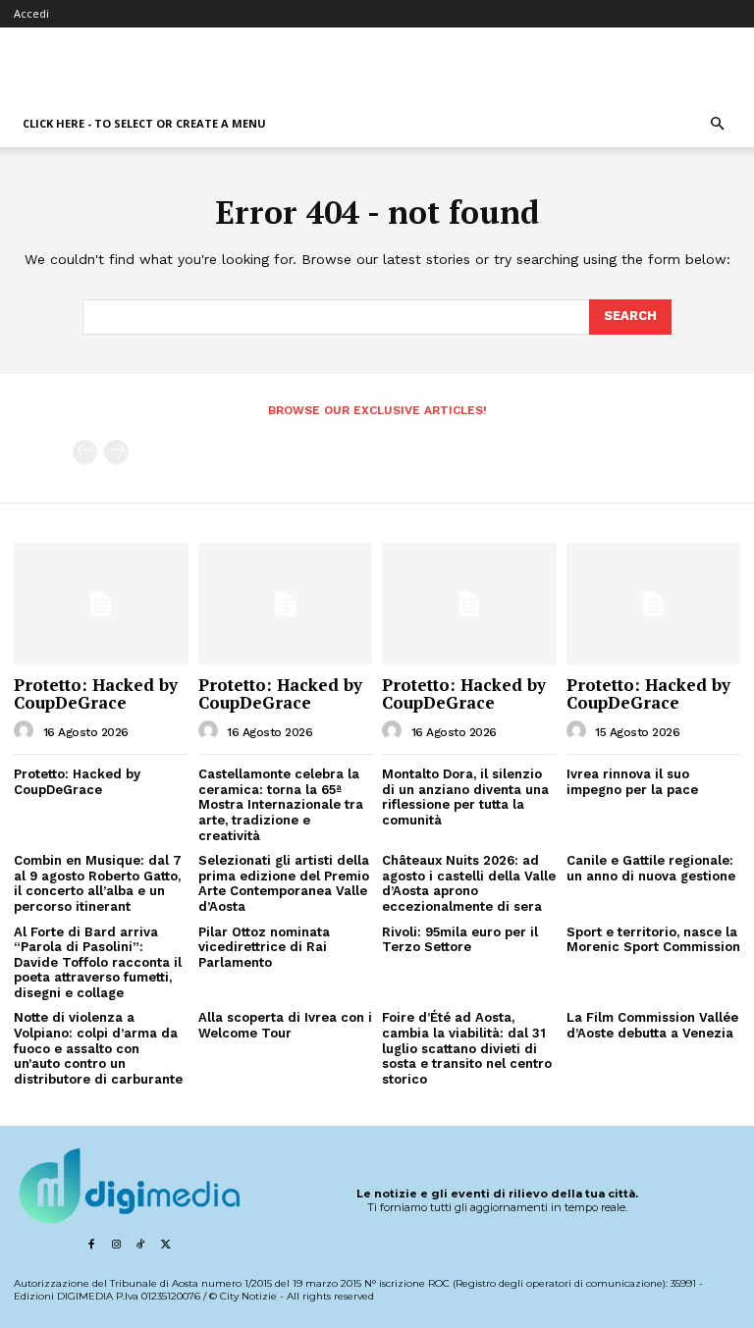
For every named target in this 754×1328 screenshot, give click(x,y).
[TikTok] (141, 1245)
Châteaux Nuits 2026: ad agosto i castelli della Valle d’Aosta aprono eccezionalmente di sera (469, 883)
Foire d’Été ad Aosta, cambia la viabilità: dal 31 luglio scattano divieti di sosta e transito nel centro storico (467, 1048)
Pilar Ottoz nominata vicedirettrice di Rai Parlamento (264, 947)
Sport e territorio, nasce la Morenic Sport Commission (653, 940)
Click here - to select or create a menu (144, 123)
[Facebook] (90, 1245)
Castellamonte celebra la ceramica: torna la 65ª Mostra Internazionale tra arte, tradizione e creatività (280, 804)
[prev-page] (85, 452)
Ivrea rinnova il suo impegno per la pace (632, 782)
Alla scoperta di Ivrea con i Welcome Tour (285, 1025)
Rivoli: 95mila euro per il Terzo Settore (460, 940)
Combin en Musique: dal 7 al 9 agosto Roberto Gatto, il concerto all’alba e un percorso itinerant (98, 883)
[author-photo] (26, 731)
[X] (165, 1245)
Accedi (31, 13)
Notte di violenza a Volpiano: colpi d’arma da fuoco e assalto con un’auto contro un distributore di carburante (98, 1048)
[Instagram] (115, 1245)
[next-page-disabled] (116, 452)
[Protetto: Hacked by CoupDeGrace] (101, 603)
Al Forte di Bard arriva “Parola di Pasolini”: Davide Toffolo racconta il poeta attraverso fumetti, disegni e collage (98, 962)
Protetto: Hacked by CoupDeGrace (96, 694)
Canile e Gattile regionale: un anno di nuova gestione (650, 868)
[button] (716, 124)
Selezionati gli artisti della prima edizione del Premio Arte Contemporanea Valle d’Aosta (283, 883)
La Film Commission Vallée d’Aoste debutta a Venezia (652, 1025)
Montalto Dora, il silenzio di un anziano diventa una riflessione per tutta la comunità (465, 797)
